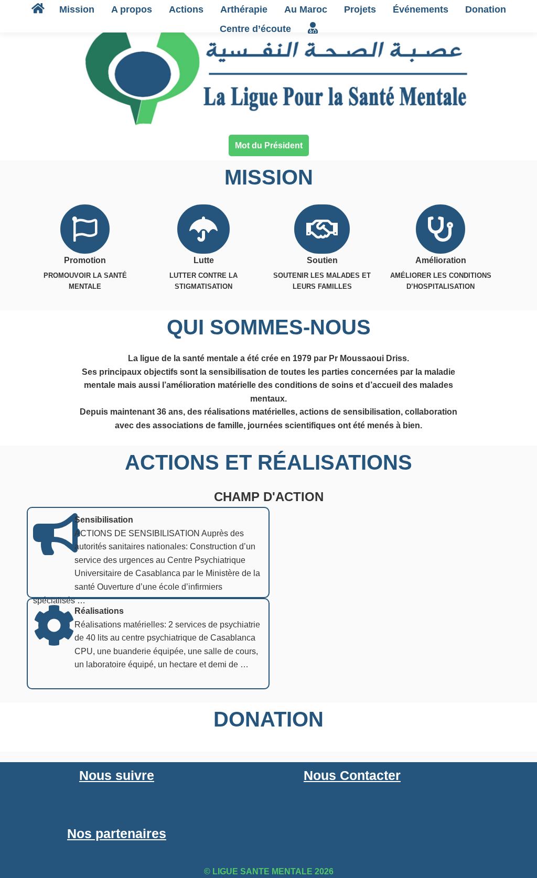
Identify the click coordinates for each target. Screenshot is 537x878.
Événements (420, 9)
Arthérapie (243, 9)
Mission (76, 9)
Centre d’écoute (255, 29)
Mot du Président (269, 145)
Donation (485, 9)
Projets (360, 9)
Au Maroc (305, 9)
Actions (186, 9)
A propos (131, 9)
